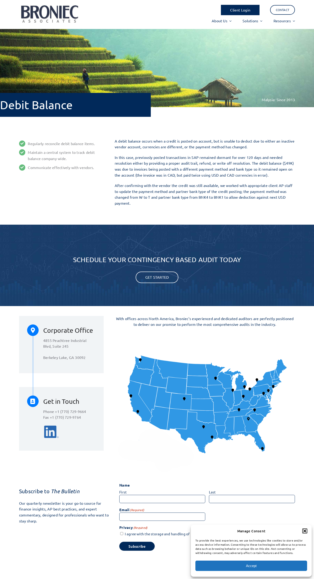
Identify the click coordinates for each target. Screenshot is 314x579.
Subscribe (137, 546)
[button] (305, 531)
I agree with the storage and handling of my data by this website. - (190, 534)
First (123, 492)
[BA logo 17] (49, 5)
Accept (251, 566)
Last (212, 492)
